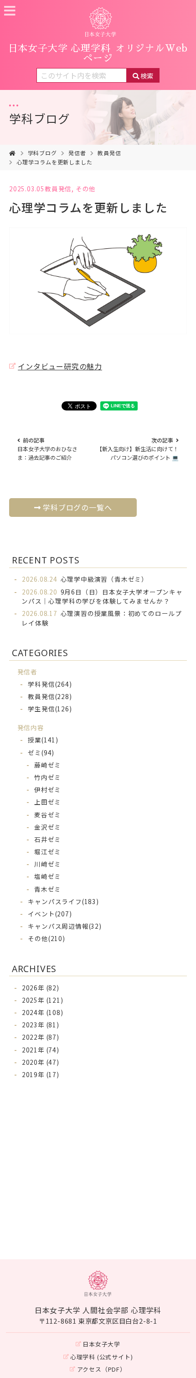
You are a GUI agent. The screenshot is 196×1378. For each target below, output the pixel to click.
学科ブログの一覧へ (77, 507)
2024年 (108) (42, 1012)
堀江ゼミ (47, 851)
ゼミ (41, 752)
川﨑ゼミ (47, 863)
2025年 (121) (42, 1000)
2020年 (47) (40, 1062)
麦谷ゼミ (47, 814)
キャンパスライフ (63, 901)
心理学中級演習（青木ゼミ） (85, 579)
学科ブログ (39, 118)
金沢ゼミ (47, 826)
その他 (86, 188)
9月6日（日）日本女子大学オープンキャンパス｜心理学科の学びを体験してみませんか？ (102, 596)
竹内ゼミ (47, 777)
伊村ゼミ (47, 789)
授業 (43, 739)
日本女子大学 (101, 1344)
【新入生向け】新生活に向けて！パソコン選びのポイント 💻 (138, 448)
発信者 (77, 153)
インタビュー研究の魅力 (60, 366)
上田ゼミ (47, 801)
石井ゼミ (47, 839)
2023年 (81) (40, 1024)
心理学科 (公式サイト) (101, 1356)
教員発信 (109, 153)
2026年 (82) (40, 987)
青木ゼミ (47, 889)
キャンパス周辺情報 (64, 926)
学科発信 (50, 684)
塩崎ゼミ (47, 876)
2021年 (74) (40, 1049)
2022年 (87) (40, 1036)
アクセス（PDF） (101, 1369)
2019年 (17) (40, 1074)
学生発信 (50, 708)
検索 (146, 75)
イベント (50, 913)
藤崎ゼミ (47, 764)
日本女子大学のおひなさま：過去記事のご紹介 (47, 448)
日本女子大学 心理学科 (98, 53)
